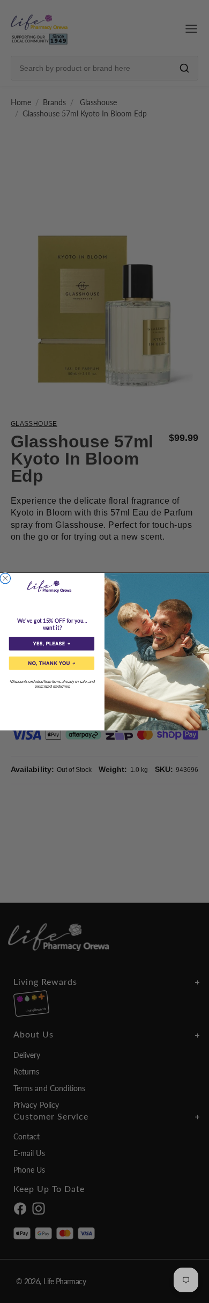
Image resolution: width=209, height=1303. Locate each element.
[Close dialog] (5, 578)
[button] (51, 643)
